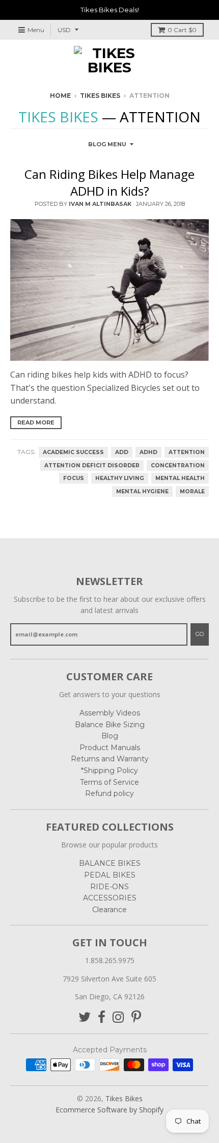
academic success (73, 452)
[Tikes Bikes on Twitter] (84, 1017)
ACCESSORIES (109, 897)
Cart (182, 30)
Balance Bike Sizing (110, 724)
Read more (35, 422)
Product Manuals (109, 747)
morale (192, 491)
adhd (148, 452)
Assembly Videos (109, 712)
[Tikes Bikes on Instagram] (118, 1017)
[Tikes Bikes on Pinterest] (136, 1017)
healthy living (119, 478)
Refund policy (109, 793)
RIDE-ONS (109, 886)
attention (187, 452)
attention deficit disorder (92, 465)
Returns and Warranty (110, 758)
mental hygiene (142, 491)
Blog (109, 735)
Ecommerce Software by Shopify (109, 1109)
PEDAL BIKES (109, 875)
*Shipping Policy (109, 770)
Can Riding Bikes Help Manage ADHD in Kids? (109, 183)
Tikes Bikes (100, 95)
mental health (180, 478)
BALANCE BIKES (110, 863)
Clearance (109, 909)
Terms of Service (109, 782)
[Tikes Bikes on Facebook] (101, 1017)
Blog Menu (107, 144)
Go (200, 633)
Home (60, 95)
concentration (178, 465)
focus (73, 478)
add (121, 452)
